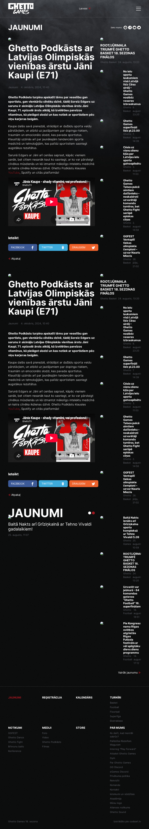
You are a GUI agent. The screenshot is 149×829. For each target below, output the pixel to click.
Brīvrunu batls (16, 746)
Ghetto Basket (108, 62)
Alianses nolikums (120, 807)
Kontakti (114, 789)
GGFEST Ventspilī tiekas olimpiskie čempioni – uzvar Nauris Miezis (131, 246)
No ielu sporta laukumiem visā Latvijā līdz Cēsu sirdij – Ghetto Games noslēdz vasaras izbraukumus (132, 88)
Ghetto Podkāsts (51, 741)
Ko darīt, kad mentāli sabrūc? (121, 735)
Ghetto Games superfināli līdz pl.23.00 (131, 125)
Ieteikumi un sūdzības (122, 794)
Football (114, 707)
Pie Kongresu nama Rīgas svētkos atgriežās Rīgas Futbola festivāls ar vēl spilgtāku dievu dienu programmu (131, 638)
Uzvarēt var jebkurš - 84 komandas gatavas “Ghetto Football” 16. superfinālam (132, 596)
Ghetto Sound (118, 812)
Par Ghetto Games (120, 762)
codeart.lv (135, 821)
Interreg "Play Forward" (123, 749)
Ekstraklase (116, 720)
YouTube (14, 172)
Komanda (115, 785)
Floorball (115, 711)
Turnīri (115, 697)
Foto (44, 733)
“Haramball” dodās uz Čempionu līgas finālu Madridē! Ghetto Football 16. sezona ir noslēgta (50, 529)
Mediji (46, 727)
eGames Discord (119, 771)
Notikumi (15, 727)
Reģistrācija (52, 697)
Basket (114, 702)
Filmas (45, 746)
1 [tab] (89, 513)
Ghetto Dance (16, 737)
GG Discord (116, 767)
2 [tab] (93, 513)
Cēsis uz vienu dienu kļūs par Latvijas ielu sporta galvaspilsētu (132, 155)
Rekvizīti (114, 780)
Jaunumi (13, 87)
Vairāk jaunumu (128, 672)
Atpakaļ (16, 258)
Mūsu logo (116, 802)
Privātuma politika (120, 776)
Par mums (117, 727)
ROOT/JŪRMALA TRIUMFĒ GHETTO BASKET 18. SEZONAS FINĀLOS (117, 51)
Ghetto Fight (15, 741)
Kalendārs (84, 697)
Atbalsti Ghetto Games (123, 753)
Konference (14, 751)
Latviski (83, 8)
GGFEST (13, 733)
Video (45, 737)
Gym (112, 758)
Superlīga (115, 716)
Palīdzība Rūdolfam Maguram (120, 743)
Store (80, 727)
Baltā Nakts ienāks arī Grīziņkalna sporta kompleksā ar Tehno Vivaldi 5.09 (131, 527)
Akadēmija (115, 798)
